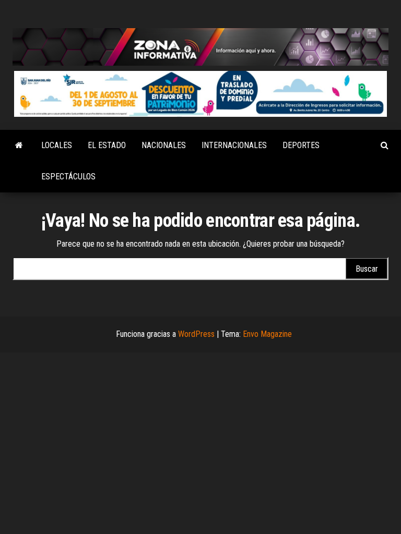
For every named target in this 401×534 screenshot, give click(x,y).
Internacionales (234, 145)
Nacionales (163, 145)
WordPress (196, 334)
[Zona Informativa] (19, 145)
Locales (56, 145)
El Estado (107, 145)
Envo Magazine (267, 334)
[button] (200, 94)
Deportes (301, 145)
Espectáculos (68, 176)
